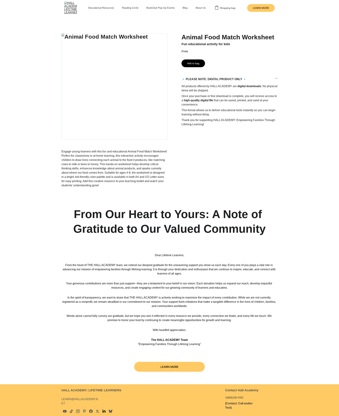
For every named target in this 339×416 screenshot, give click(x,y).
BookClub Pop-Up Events (160, 7)
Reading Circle (130, 7)
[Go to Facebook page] (91, 411)
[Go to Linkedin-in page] (104, 411)
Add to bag (193, 63)
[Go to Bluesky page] (110, 411)
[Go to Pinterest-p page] (84, 411)
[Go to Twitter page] (97, 411)
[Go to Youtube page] (65, 411)
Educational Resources (101, 7)
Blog (185, 7)
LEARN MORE (261, 8)
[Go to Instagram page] (78, 411)
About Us (200, 7)
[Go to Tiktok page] (71, 411)
